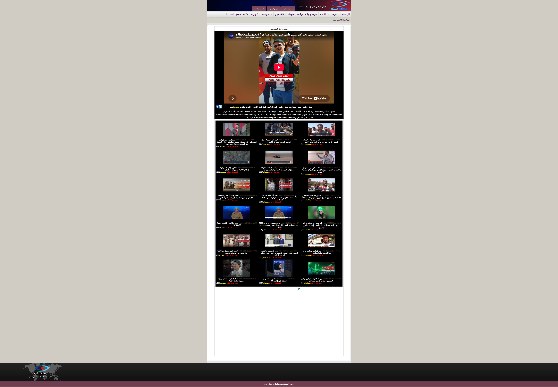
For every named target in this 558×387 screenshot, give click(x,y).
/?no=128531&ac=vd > (331, 223)
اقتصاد (323, 14)
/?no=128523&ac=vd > (246, 279)
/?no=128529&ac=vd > (247, 223)
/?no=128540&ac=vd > (330, 140)
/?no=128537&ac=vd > (330, 168)
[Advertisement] (279, 323)
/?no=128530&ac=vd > (289, 223)
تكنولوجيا (255, 14)
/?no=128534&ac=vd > (330, 195)
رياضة (300, 14)
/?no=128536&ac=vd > (287, 168)
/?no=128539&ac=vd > (287, 140)
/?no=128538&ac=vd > (244, 140)
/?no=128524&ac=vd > (286, 279)
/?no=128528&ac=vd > (330, 251)
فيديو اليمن (274, 9)
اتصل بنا (230, 14)
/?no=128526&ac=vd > (247, 251)
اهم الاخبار (288, 9)
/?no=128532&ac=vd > (247, 195)
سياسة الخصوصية (341, 19)
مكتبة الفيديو (242, 14)
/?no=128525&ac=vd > (331, 279)
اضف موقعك (259, 9)
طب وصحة (267, 14)
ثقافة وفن (279, 14)
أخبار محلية (333, 14)
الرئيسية (346, 14)
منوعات (290, 14)
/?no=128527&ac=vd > (287, 251)
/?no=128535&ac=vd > (245, 168)
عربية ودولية (311, 14)
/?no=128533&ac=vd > (286, 195)
